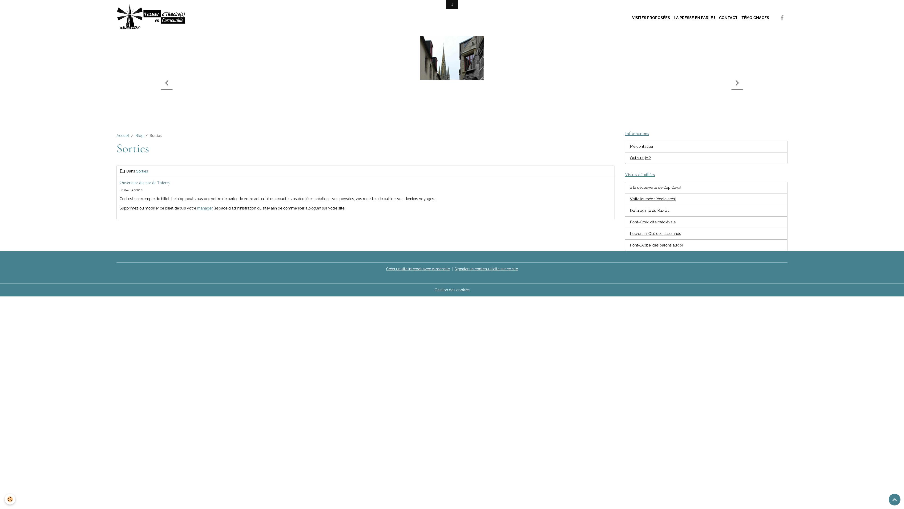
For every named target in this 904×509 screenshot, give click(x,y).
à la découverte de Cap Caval (655, 187)
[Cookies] (10, 499)
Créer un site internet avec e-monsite (418, 269)
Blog (139, 135)
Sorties (142, 171)
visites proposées (651, 18)
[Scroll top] (894, 499)
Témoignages (755, 18)
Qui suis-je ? (640, 158)
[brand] (152, 18)
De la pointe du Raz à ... (650, 210)
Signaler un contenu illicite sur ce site (486, 269)
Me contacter (641, 146)
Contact (728, 18)
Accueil (123, 135)
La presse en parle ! (694, 18)
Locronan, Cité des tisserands (655, 233)
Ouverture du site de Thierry (145, 182)
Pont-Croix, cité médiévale (653, 222)
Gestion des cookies (452, 290)
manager (205, 208)
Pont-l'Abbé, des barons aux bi (656, 245)
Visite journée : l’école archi (653, 199)
